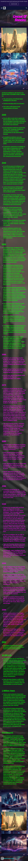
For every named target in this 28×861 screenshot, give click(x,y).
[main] (14, 18)
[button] (1, 8)
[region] (14, 3)
